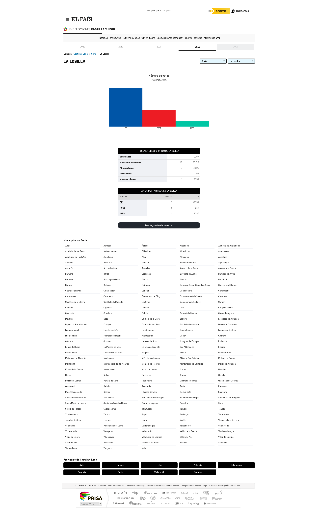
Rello (182, 386)
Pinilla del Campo (73, 380)
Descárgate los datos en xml (159, 225)
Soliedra (184, 403)
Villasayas (108, 442)
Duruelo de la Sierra (151, 319)
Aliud (144, 257)
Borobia (69, 285)
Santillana (151, 493)
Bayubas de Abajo (188, 274)
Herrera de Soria (150, 341)
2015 (159, 46)
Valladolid (159, 472)
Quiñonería (70, 386)
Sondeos (198, 38)
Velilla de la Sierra (188, 431)
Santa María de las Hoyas (115, 403)
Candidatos (115, 38)
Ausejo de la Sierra (227, 268)
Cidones (69, 307)
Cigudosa (108, 307)
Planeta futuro (202, 498)
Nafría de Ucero (149, 369)
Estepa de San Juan (151, 324)
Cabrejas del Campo (227, 285)
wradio (152, 498)
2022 (82, 46)
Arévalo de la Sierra (189, 268)
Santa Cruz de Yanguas (229, 397)
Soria (220, 403)
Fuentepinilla (71, 335)
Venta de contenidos (116, 486)
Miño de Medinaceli (151, 358)
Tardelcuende (71, 414)
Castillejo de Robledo (113, 302)
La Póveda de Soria (113, 347)
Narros (183, 369)
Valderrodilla (71, 431)
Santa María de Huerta (75, 403)
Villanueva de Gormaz (152, 437)
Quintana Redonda (188, 380)
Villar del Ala (186, 437)
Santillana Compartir (169, 493)
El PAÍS (120, 493)
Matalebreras (224, 352)
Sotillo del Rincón (73, 409)
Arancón (69, 268)
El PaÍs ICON (165, 503)
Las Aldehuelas (187, 347)
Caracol (217, 493)
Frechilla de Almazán (189, 324)
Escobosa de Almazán (228, 319)
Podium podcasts (151, 503)
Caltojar (145, 290)
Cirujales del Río (225, 307)
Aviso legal (140, 486)
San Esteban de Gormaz (76, 397)
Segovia (82, 472)
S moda (179, 503)
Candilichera (186, 290)
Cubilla (145, 313)
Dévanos (69, 319)
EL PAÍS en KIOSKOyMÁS (219, 486)
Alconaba (184, 245)
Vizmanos (222, 442)
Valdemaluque (148, 425)
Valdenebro (185, 425)
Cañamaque (224, 290)
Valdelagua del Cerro (113, 425)
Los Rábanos (71, 352)
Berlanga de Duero (112, 279)
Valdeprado (223, 425)
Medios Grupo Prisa (91, 504)
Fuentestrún (147, 335)
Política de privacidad (155, 486)
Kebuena (214, 498)
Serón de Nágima (150, 403)
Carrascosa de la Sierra (191, 296)
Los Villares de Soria (113, 352)
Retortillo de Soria (73, 392)
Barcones (146, 274)
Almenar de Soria (188, 262)
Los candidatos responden (170, 38)
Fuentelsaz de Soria (227, 330)
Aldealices (146, 251)
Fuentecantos (148, 330)
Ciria (182, 307)
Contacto (102, 486)
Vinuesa (183, 442)
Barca (106, 274)
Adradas (107, 245)
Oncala (221, 375)
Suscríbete (221, 11)
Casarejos (223, 296)
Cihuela (145, 307)
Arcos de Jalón (110, 268)
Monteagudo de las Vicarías (116, 364)
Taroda (107, 414)
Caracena (108, 296)
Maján (183, 352)
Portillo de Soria (111, 380)
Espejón (107, 324)
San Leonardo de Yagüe (153, 397)
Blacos (145, 279)
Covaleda (108, 313)
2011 (197, 46)
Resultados (209, 38)
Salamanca (236, 465)
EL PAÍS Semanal (190, 498)
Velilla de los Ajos (226, 431)
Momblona (70, 364)
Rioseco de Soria (150, 392)
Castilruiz (146, 302)
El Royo (183, 319)
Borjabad (222, 279)
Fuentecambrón (111, 330)
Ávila (82, 465)
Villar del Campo (226, 437)
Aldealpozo (185, 251)
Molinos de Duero (226, 358)
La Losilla (222, 341)
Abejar (68, 245)
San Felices (109, 397)
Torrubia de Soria (73, 420)
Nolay (106, 375)
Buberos (107, 285)
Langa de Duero (72, 347)
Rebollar (107, 386)
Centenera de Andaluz (190, 302)
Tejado (145, 414)
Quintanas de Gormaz (228, 380)
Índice (233, 486)
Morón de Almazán (227, 364)
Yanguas (107, 448)
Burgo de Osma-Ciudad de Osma (195, 285)
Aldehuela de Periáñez (75, 257)
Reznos (107, 392)
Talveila (221, 409)
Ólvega (183, 375)
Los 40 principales (136, 493)
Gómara (69, 341)
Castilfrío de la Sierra (75, 302)
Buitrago (146, 285)
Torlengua (184, 414)
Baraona (69, 274)
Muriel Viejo (109, 369)
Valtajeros (108, 431)
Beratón (69, 279)
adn (205, 493)
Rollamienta (185, 392)
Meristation (209, 503)
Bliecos (183, 279)
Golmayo (222, 335)
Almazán (108, 262)
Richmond (118, 503)
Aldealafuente (110, 251)
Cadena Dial (178, 498)
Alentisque (108, 257)
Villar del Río (71, 442)
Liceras (221, 347)
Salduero (222, 392)
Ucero (144, 420)
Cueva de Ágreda (226, 313)
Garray (183, 335)
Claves (188, 38)
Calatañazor (109, 290)
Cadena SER (183, 493)
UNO (143, 498)
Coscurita (69, 313)
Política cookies (172, 486)
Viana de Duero (72, 437)
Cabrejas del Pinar (73, 290)
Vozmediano (71, 448)
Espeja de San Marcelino (76, 324)
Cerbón (221, 302)
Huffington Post (125, 498)
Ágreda (145, 245)
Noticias (104, 38)
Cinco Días (165, 498)
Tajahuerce (147, 409)
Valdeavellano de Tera (228, 420)
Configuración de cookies (191, 486)
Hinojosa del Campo (189, 341)
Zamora (198, 472)
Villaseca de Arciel (150, 442)
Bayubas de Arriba (226, 274)
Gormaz (107, 341)
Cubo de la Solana (188, 313)
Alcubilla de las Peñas (75, 251)
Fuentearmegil (72, 330)
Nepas (68, 375)
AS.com (194, 493)
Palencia (197, 465)
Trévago (107, 420)
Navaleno (222, 369)
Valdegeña (70, 425)
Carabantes (70, 296)
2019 (120, 46)
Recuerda (146, 386)
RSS (238, 486)
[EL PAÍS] (82, 19)
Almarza (69, 262)
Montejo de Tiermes (151, 364)
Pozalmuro (147, 380)
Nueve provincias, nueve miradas (139, 38)
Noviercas (146, 375)
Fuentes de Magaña (113, 335)
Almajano (184, 257)
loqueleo (193, 503)
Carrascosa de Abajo (151, 296)
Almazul (145, 262)
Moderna (134, 503)
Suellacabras (110, 409)
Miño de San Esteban (189, 358)
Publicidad (130, 486)
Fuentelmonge (186, 330)
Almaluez (222, 257)
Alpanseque (223, 262)
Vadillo (183, 420)
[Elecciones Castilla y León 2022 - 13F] (89, 29)
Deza (106, 319)
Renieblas (222, 386)
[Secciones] (67, 19)
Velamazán (147, 431)
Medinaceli (109, 358)
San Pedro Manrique (189, 397)
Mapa (205, 486)
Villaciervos (109, 437)
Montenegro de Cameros (191, 364)
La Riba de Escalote (151, 347)
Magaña (145, 352)
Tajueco (183, 409)
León (159, 465)
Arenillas (146, 268)
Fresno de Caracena (227, 324)
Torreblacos (224, 414)
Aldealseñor (223, 251)
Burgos (120, 465)
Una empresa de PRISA (91, 496)
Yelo (144, 448)
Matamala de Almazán (75, 358)
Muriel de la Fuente (74, 369)
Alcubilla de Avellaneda (229, 245)
